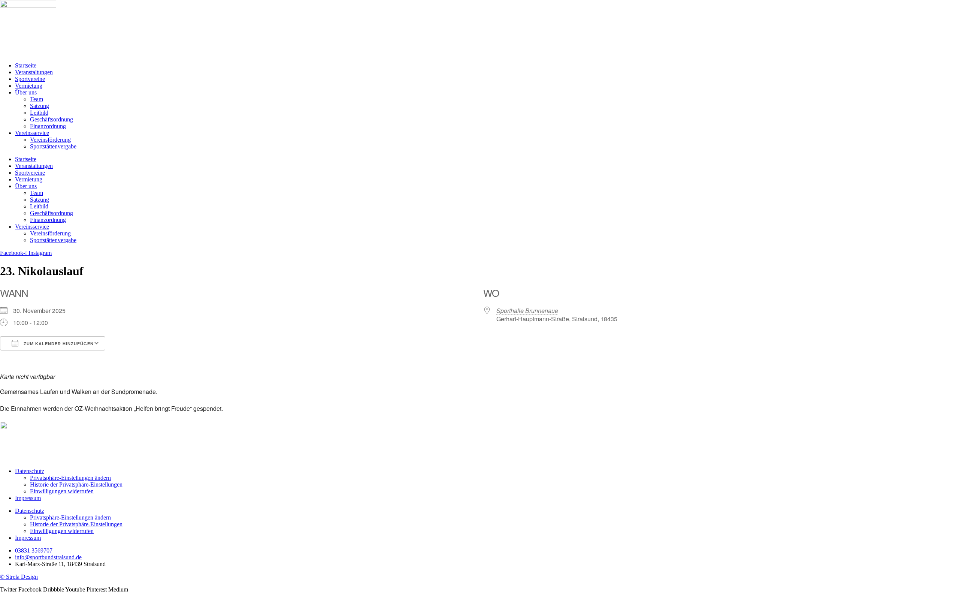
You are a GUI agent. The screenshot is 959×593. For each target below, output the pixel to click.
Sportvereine (30, 79)
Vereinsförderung (50, 139)
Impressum (28, 498)
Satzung (39, 106)
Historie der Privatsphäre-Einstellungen (76, 484)
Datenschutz (29, 471)
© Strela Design (19, 577)
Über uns (26, 92)
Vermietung (28, 85)
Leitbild (39, 112)
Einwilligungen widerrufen (62, 491)
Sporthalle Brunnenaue (527, 310)
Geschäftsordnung (51, 119)
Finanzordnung (48, 126)
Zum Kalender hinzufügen (58, 343)
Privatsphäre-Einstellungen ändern (70, 478)
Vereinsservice (32, 133)
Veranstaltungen (34, 72)
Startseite (25, 65)
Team (36, 99)
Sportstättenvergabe (53, 146)
